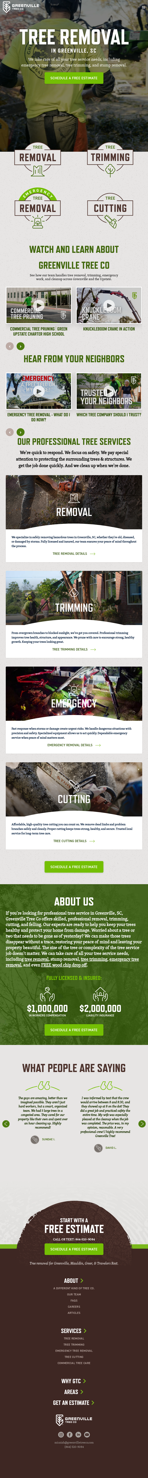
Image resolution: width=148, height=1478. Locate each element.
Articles (74, 1313)
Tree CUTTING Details (69, 841)
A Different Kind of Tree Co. (74, 1288)
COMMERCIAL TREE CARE (74, 1363)
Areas (71, 1392)
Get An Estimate (71, 1402)
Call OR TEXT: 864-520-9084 (74, 1239)
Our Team (74, 1294)
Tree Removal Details (70, 554)
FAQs (74, 1300)
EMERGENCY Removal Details (69, 745)
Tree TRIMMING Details (70, 649)
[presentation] (10, 346)
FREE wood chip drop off (64, 965)
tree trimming (94, 959)
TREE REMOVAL (74, 1338)
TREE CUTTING (74, 1357)
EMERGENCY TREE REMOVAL (74, 1350)
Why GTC (71, 1381)
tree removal (37, 959)
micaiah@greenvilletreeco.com (74, 1442)
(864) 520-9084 (74, 1447)
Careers (74, 1306)
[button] (39, 311)
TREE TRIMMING (74, 1344)
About (71, 1280)
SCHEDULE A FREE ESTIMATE (74, 78)
